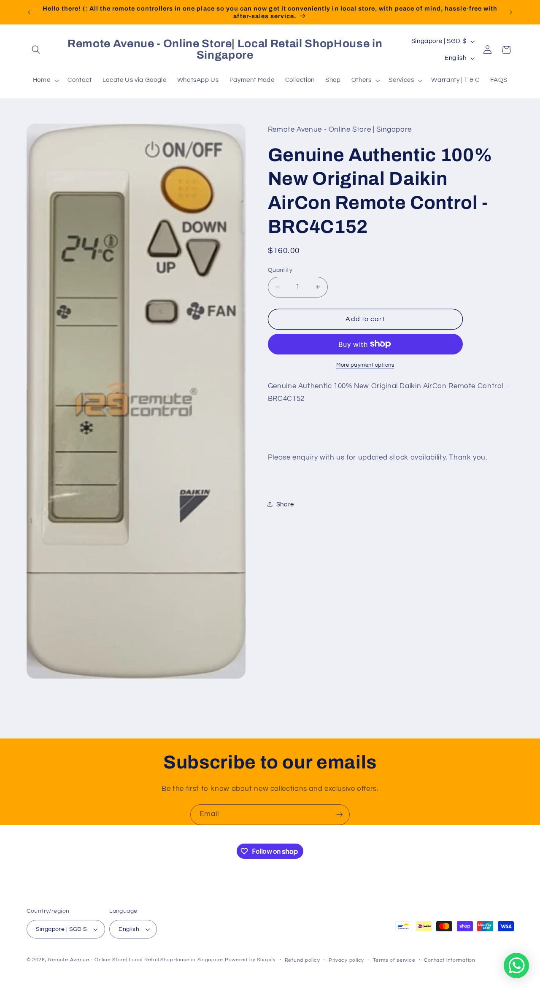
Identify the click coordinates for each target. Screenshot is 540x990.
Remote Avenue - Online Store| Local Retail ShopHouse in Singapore (135, 960)
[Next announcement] (511, 12)
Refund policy (302, 960)
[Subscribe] (339, 814)
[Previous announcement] (29, 12)
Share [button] (285, 504)
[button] (36, 50)
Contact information (449, 960)
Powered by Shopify (250, 960)
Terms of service (394, 960)
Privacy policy (346, 960)
